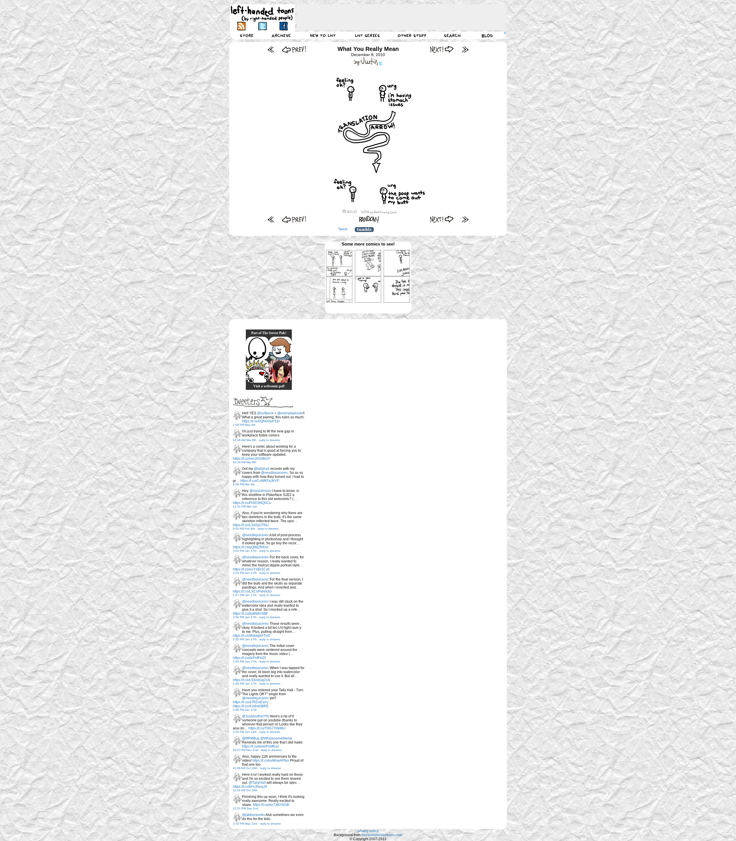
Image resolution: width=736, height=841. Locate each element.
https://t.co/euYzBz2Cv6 (251, 569)
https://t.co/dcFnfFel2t (249, 658)
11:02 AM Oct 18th (245, 790)
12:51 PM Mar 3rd (245, 506)
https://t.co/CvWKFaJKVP (259, 481)
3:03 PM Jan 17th (245, 550)
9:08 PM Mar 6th (244, 484)
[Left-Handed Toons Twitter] (262, 26)
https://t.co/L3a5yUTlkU (251, 525)
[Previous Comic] (294, 49)
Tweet (342, 229)
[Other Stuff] (412, 35)
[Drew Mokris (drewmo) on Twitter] (237, 415)
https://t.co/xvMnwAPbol (270, 760)
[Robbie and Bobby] (257, 371)
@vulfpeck (265, 413)
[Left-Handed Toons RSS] (241, 26)
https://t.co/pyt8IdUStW (250, 614)
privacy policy (368, 831)
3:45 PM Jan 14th (245, 731)
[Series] (367, 35)
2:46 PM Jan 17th (245, 709)
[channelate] (280, 348)
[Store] (247, 35)
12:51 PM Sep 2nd (245, 808)
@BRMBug (251, 738)
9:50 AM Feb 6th (244, 528)
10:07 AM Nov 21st (245, 750)
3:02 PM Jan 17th (245, 572)
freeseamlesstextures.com (381, 835)
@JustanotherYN (255, 716)
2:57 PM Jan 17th (245, 595)
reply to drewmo (269, 440)
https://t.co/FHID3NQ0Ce (252, 503)
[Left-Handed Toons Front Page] (262, 13)
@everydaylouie (290, 413)
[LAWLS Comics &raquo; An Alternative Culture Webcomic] (280, 371)
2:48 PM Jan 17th (245, 683)
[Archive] (281, 35)
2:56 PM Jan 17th (245, 617)
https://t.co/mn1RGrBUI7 (251, 459)
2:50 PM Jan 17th (245, 661)
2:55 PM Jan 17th (245, 639)
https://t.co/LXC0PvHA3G (252, 591)
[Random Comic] (369, 219)
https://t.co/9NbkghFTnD (251, 636)
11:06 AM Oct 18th (245, 768)
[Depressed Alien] (257, 348)
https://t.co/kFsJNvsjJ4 (250, 787)
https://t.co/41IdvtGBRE (251, 706)
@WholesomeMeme (276, 738)
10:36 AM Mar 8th (244, 440)
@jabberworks (253, 815)
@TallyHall (257, 783)
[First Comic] (271, 49)
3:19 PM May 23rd (245, 823)
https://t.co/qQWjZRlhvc (251, 547)
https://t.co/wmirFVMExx (260, 746)
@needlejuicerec (274, 473)
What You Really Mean (368, 49)
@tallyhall (261, 469)
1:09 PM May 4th (244, 424)
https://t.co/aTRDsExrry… (252, 702)
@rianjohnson (260, 491)
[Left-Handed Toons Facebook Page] (283, 26)
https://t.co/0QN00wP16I (260, 421)
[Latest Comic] (465, 49)
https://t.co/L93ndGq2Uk (251, 680)
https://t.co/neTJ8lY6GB (271, 805)
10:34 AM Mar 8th (244, 462)
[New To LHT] (323, 35)
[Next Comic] (442, 49)
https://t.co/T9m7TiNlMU (266, 728)
